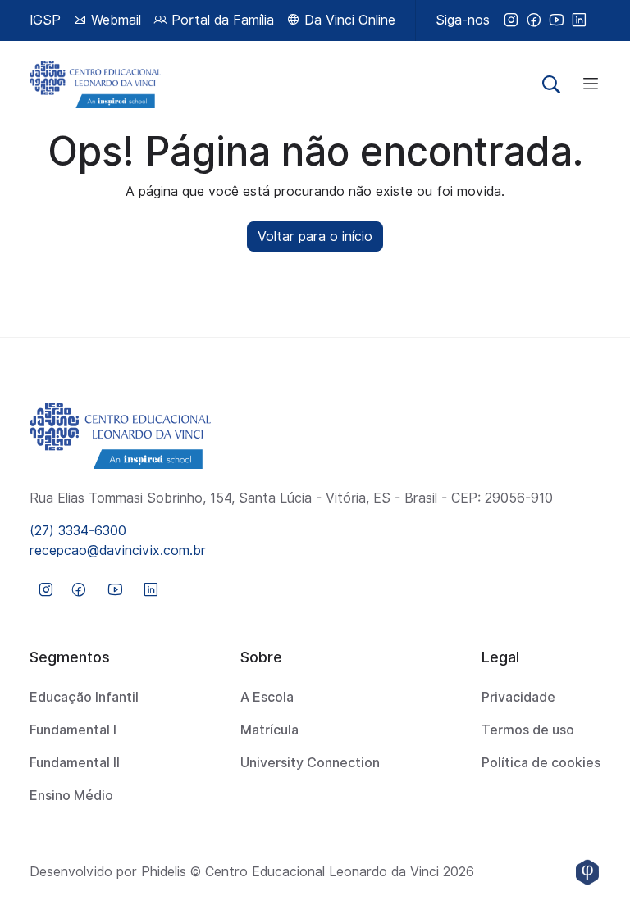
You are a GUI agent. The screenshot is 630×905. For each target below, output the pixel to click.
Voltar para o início (315, 236)
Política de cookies (541, 763)
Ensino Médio (71, 795)
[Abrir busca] (551, 84)
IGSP (45, 20)
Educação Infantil (84, 697)
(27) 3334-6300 (78, 531)
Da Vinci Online (347, 20)
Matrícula (269, 730)
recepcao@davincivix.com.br (118, 550)
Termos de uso (528, 730)
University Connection (310, 763)
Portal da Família (220, 20)
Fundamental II (75, 763)
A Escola (267, 697)
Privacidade (518, 697)
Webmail (114, 20)
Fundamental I (73, 730)
